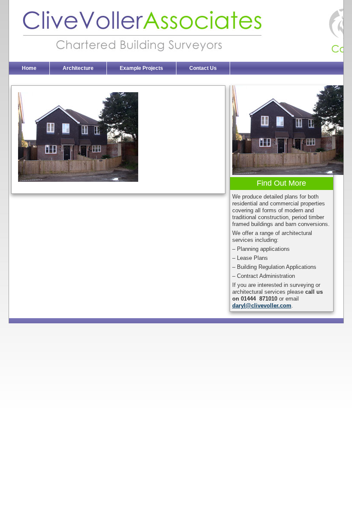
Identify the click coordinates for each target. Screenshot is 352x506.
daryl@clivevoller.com (261, 305)
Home (29, 68)
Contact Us (203, 68)
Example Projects (141, 68)
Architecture (78, 68)
